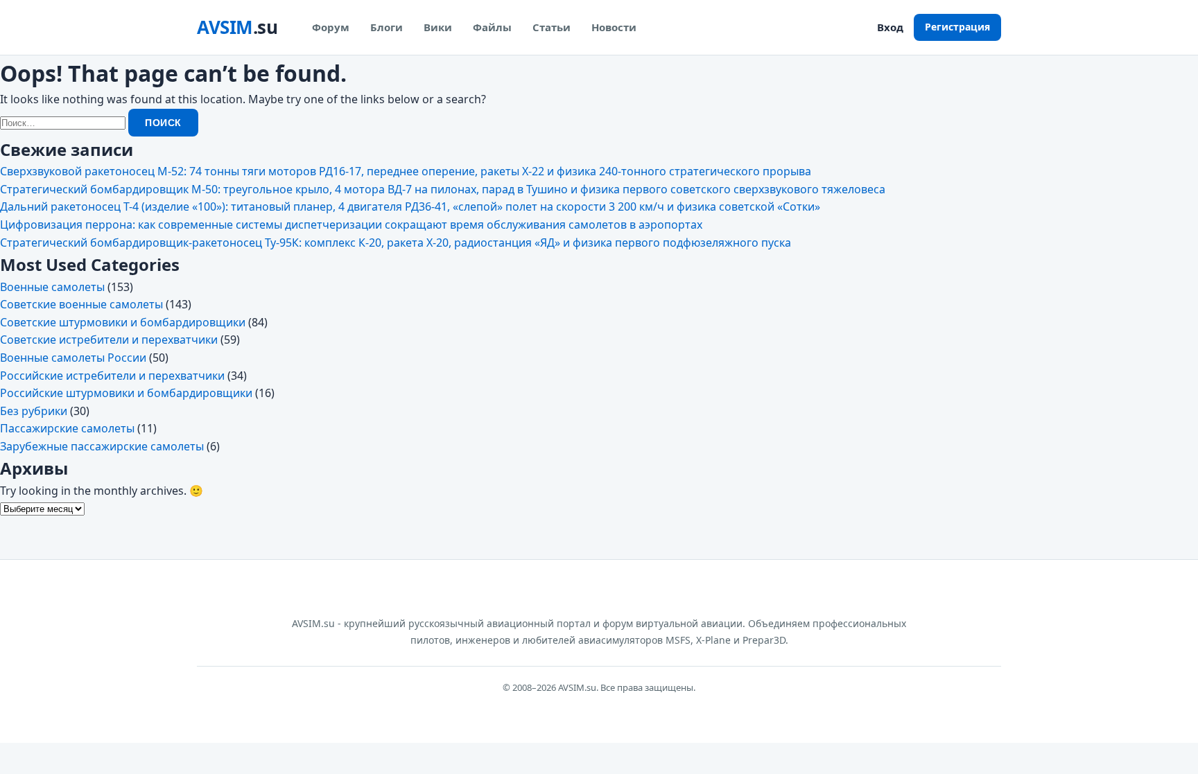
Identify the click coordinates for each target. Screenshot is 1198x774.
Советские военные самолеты (81, 304)
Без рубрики (33, 411)
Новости (613, 27)
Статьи (551, 27)
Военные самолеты (52, 286)
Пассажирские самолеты (67, 428)
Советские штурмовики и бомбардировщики (122, 322)
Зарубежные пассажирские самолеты (102, 446)
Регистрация (957, 26)
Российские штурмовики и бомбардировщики (126, 393)
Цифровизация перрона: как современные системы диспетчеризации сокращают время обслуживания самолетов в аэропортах (351, 224)
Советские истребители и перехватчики (109, 339)
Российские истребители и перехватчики (112, 375)
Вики (438, 27)
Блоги (386, 27)
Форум (330, 27)
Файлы (492, 27)
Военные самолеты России (73, 357)
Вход (890, 27)
